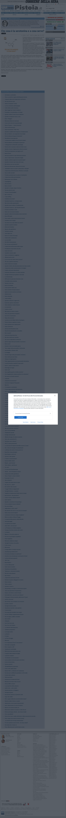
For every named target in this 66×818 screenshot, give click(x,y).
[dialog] (33, 409)
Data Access (33, 422)
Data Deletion (25, 422)
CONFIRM (20, 417)
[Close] (55, 396)
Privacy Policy (40, 422)
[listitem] (33, 413)
